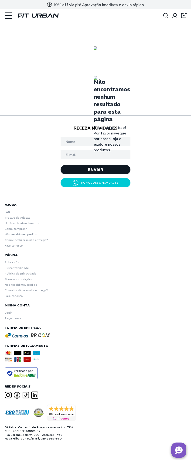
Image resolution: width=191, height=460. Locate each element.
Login (8, 312)
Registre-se (13, 318)
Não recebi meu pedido (21, 234)
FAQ (7, 212)
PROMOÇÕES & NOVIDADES (98, 182)
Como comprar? (16, 228)
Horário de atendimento (22, 223)
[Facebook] (17, 395)
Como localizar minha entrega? (26, 240)
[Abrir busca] (165, 15)
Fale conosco (14, 245)
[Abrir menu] (8, 16)
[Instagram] (8, 395)
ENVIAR (95, 169)
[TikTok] (25, 395)
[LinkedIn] (34, 395)
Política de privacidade (21, 273)
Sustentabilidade (17, 268)
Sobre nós (12, 262)
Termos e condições (18, 279)
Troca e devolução (18, 217)
